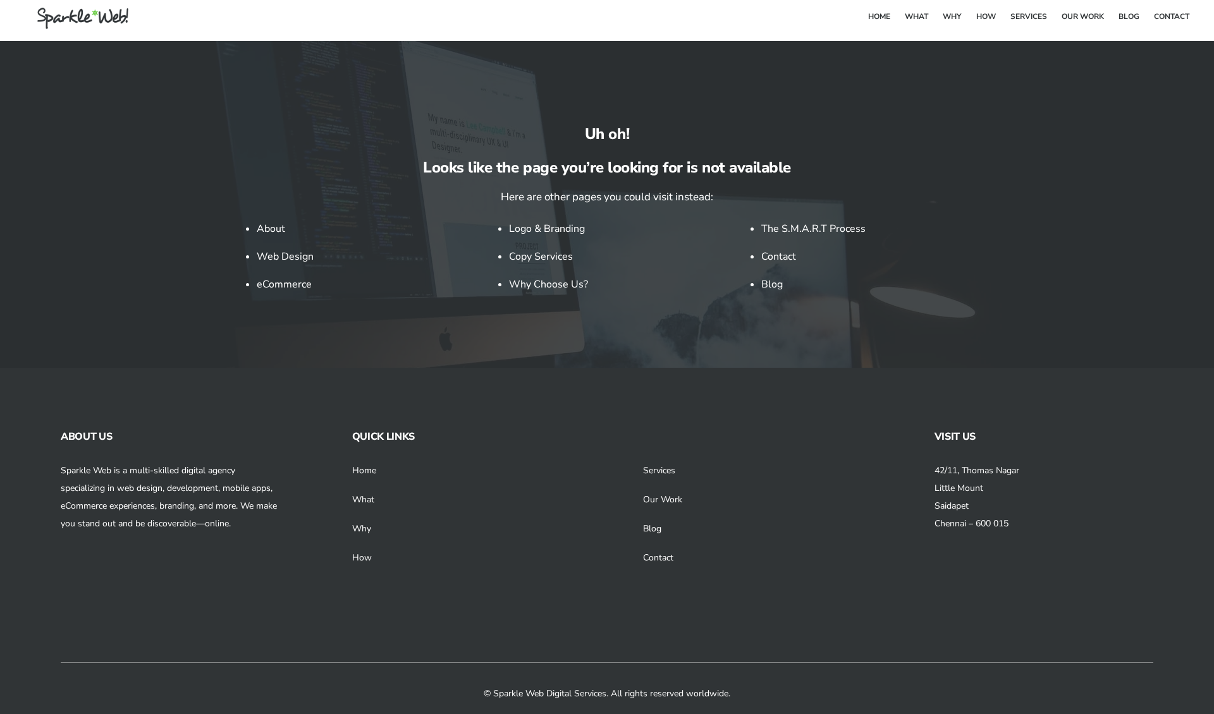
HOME (879, 16)
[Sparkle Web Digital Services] (75, 25)
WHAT (916, 16)
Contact (778, 256)
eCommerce (284, 284)
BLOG (1129, 16)
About (271, 229)
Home (364, 470)
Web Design (285, 256)
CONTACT (1171, 16)
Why (361, 529)
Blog (772, 284)
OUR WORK (1083, 16)
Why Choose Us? (548, 284)
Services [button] (659, 470)
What (363, 499)
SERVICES (1028, 16)
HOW (986, 16)
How (362, 558)
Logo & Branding (547, 229)
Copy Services (541, 256)
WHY (952, 16)
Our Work (662, 499)
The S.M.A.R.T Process (813, 229)
